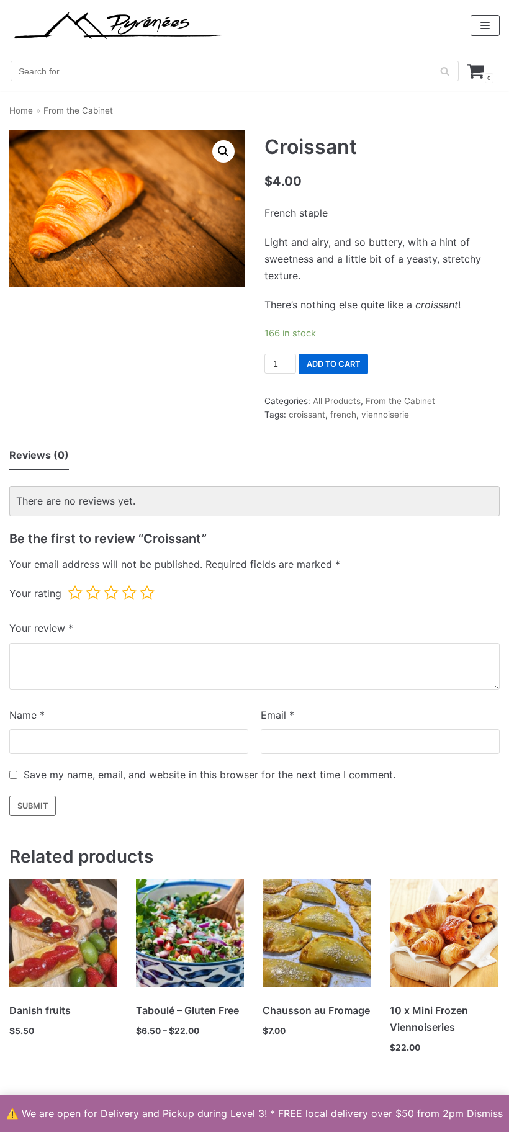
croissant (307, 415)
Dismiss (485, 1113)
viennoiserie (385, 415)
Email (277, 715)
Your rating (35, 593)
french (343, 415)
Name (27, 715)
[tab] (39, 456)
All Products (337, 401)
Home (21, 110)
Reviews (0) (39, 455)
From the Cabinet (78, 110)
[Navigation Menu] (485, 25)
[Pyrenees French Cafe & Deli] (118, 25)
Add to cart (333, 364)
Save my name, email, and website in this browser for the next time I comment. (209, 774)
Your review (41, 628)
